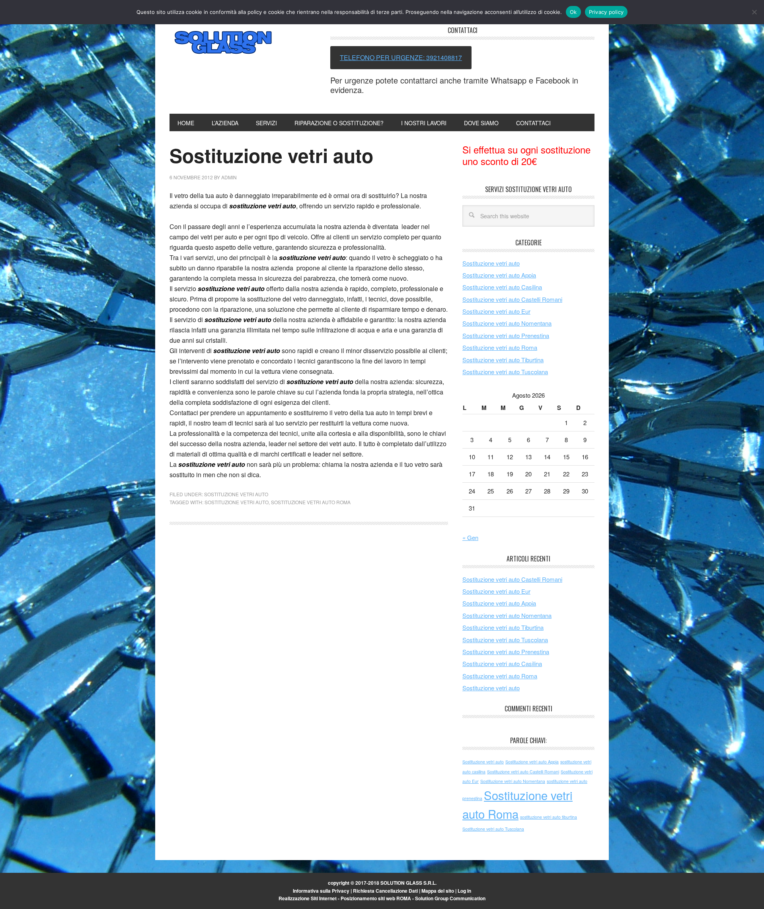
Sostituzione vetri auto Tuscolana (505, 371)
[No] (754, 12)
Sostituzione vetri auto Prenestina (505, 335)
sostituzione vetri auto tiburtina (548, 817)
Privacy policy (606, 12)
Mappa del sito (437, 890)
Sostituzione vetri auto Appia (499, 275)
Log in (464, 890)
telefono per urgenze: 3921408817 (401, 57)
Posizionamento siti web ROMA (376, 898)
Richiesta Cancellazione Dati (385, 890)
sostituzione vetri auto (262, 205)
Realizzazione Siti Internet (308, 898)
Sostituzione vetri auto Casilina (502, 287)
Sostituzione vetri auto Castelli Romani (512, 299)
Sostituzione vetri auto (223, 43)
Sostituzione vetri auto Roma (311, 502)
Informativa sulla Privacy (321, 890)
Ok (573, 12)
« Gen (470, 537)
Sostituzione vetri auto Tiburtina (503, 359)
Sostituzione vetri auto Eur (496, 311)
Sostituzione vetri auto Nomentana (507, 323)
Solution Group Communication (450, 898)
